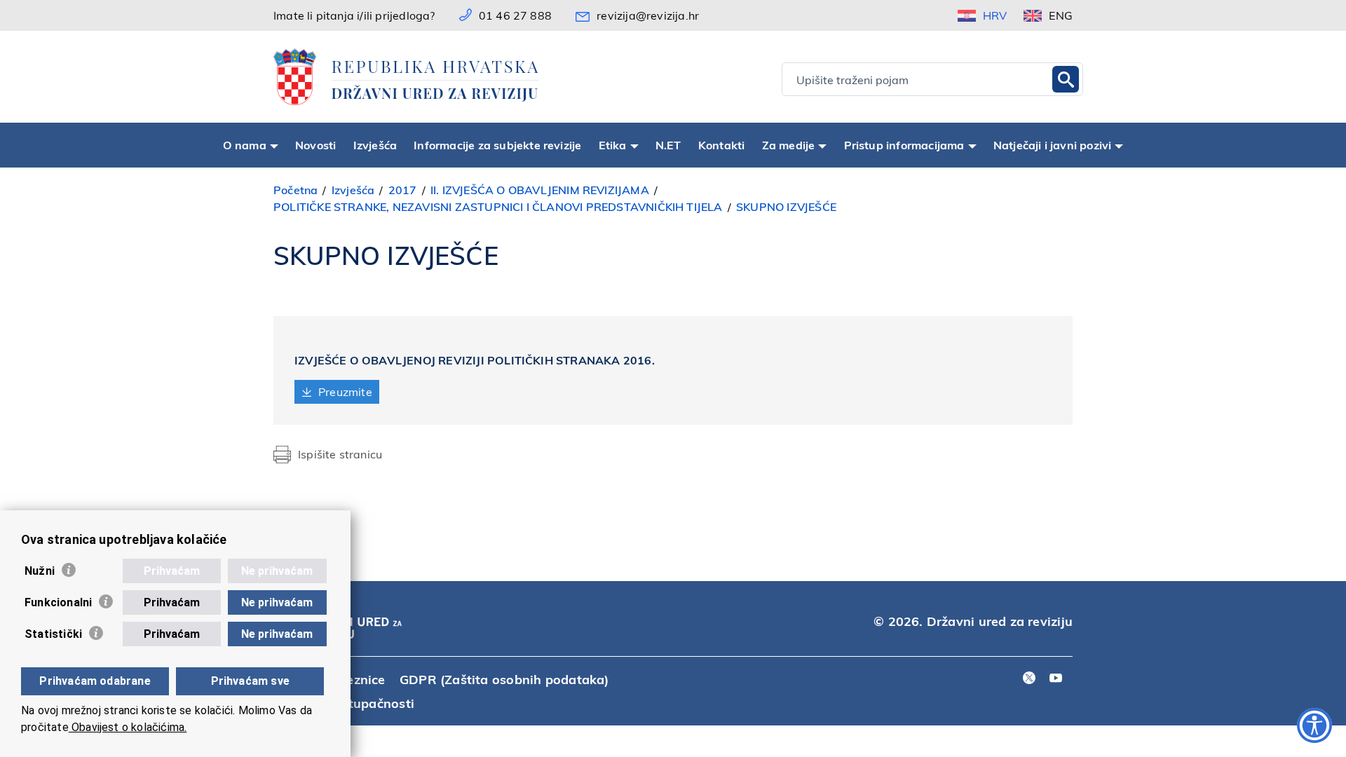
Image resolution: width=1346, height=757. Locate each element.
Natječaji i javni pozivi (1052, 144)
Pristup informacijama (904, 144)
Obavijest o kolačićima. (128, 727)
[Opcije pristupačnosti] (1314, 725)
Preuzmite (345, 391)
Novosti (315, 144)
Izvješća (375, 144)
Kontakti (721, 144)
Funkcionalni (58, 602)
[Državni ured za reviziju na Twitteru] (1029, 679)
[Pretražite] (1065, 79)
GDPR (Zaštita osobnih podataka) (504, 679)
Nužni (40, 571)
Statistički (53, 634)
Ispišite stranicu (340, 453)
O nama (244, 144)
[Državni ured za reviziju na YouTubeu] (1055, 679)
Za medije (788, 144)
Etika (613, 144)
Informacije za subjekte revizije (497, 144)
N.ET (668, 144)
